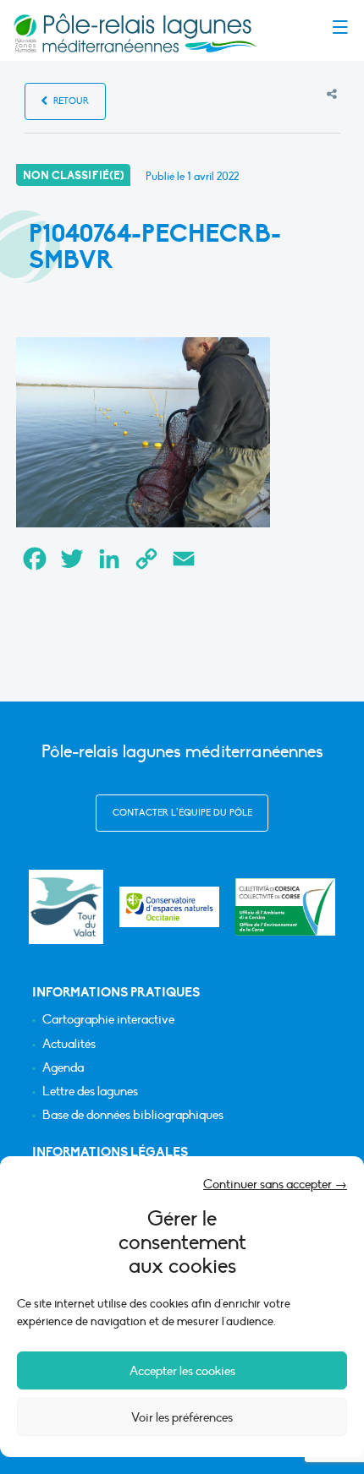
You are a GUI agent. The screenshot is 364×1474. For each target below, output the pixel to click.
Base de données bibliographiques (132, 1115)
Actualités (69, 1044)
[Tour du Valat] (65, 906)
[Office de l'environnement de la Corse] (285, 907)
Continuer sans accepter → (275, 1184)
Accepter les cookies (182, 1370)
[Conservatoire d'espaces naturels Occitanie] (169, 907)
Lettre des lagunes (90, 1091)
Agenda (63, 1068)
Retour (70, 101)
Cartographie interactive (108, 1020)
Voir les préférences (182, 1417)
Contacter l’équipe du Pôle (182, 812)
